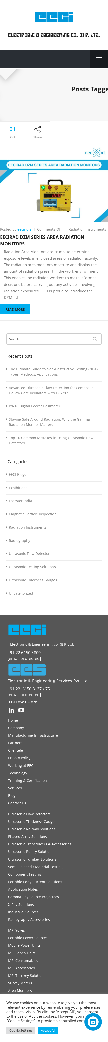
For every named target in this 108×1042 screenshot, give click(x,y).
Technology (17, 773)
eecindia (24, 229)
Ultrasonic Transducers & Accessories (39, 844)
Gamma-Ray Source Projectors (33, 896)
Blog (11, 795)
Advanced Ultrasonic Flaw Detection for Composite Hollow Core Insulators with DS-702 (51, 390)
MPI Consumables (23, 960)
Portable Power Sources (28, 937)
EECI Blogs (17, 474)
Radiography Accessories (29, 919)
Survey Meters (20, 983)
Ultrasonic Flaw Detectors (29, 814)
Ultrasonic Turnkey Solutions (32, 859)
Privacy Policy (19, 757)
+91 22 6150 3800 (24, 652)
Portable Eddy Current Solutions (35, 881)
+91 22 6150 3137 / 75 (29, 689)
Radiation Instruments (87, 229)
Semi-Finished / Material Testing (35, 866)
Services (15, 788)
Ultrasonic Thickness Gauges (33, 580)
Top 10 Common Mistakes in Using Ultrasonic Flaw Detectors (51, 440)
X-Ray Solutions (21, 904)
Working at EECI (21, 765)
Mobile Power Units (24, 945)
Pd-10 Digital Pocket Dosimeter (34, 406)
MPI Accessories (21, 968)
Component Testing (24, 874)
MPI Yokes (16, 930)
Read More (15, 309)
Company (16, 727)
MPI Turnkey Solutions (26, 975)
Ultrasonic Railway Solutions (32, 829)
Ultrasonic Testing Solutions (32, 566)
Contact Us (17, 803)
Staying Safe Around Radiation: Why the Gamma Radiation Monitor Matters (49, 422)
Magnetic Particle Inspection (33, 514)
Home (13, 720)
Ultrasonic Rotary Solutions (30, 851)
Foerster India (20, 500)
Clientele (15, 750)
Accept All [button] (48, 1030)
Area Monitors (20, 990)
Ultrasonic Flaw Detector (29, 553)
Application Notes (23, 889)
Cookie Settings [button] (20, 1030)
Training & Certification (27, 780)
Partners (15, 742)
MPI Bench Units (22, 953)
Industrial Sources (23, 912)
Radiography (19, 540)
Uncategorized (21, 593)
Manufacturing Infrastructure (33, 735)
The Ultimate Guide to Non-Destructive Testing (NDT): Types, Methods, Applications (54, 372)
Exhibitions (18, 487)
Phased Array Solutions (27, 836)
